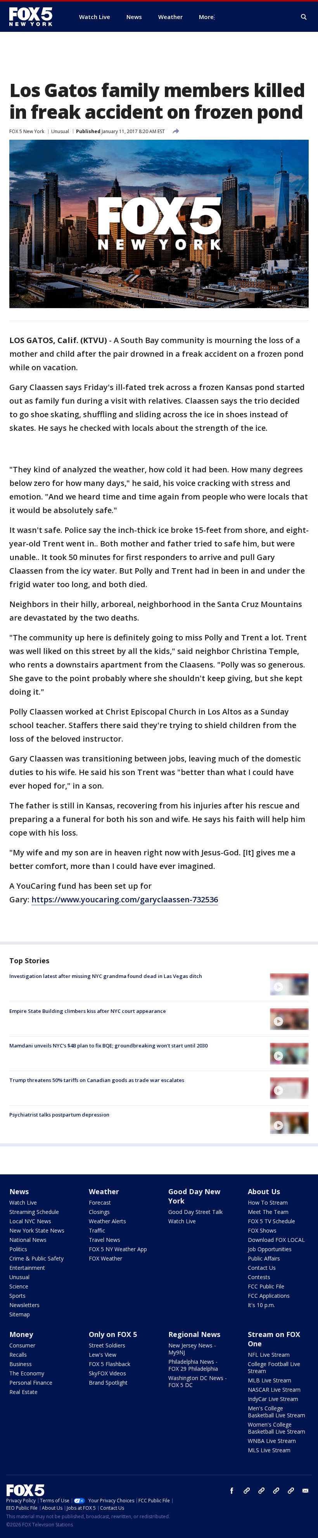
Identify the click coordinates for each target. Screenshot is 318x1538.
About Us (264, 1191)
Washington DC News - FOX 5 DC (197, 1381)
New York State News (36, 1230)
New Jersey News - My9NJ (192, 1349)
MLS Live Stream (269, 1450)
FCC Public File (266, 1286)
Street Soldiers (107, 1345)
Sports (17, 1295)
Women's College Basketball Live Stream (276, 1428)
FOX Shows (262, 1230)
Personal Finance (30, 1382)
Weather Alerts (107, 1221)
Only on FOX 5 (113, 1334)
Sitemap (19, 1314)
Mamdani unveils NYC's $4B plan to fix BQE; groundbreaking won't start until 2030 (108, 1045)
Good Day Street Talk (195, 1211)
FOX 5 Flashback (109, 1364)
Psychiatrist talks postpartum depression (59, 1114)
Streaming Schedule (34, 1211)
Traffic (97, 1230)
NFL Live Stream (269, 1354)
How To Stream (268, 1202)
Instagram (246, 1490)
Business (20, 1364)
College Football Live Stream (274, 1367)
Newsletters (24, 1305)
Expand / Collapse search (304, 17)
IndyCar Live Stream (273, 1399)
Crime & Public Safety (36, 1258)
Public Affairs (264, 1258)
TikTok (261, 1490)
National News (28, 1239)
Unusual (60, 131)
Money (21, 1334)
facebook (232, 1490)
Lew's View (102, 1354)
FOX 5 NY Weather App (118, 1249)
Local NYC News (30, 1221)
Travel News (104, 1239)
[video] (289, 984)
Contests (259, 1277)
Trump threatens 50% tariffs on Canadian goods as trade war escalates (96, 1080)
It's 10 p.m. (261, 1305)
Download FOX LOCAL (276, 1239)
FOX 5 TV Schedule (271, 1221)
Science (18, 1286)
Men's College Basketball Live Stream (276, 1411)
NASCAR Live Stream (274, 1389)
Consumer (22, 1345)
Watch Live (23, 1202)
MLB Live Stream (269, 1380)
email (305, 1490)
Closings (99, 1211)
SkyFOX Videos (107, 1373)
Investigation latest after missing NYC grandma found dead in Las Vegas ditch (105, 976)
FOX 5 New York (26, 131)
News (19, 1191)
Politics (18, 1249)
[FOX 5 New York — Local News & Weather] (34, 16)
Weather (104, 1191)
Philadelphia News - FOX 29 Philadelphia (193, 1365)
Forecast (100, 1202)
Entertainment (27, 1267)
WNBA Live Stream (272, 1440)
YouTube (276, 1490)
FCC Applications (269, 1295)
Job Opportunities (270, 1249)
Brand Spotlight (108, 1382)
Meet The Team (268, 1211)
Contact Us (262, 1267)
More (206, 17)
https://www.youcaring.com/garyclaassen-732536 (124, 899)
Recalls (18, 1354)
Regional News (194, 1334)
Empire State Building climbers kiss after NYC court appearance (87, 1010)
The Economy (26, 1373)
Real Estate (23, 1392)
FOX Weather (105, 1258)
